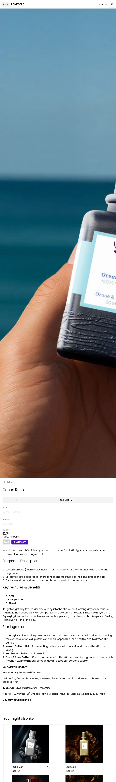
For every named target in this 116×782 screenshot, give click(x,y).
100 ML (17, 512)
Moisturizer (8, 524)
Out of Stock (66, 500)
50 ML (6, 512)
